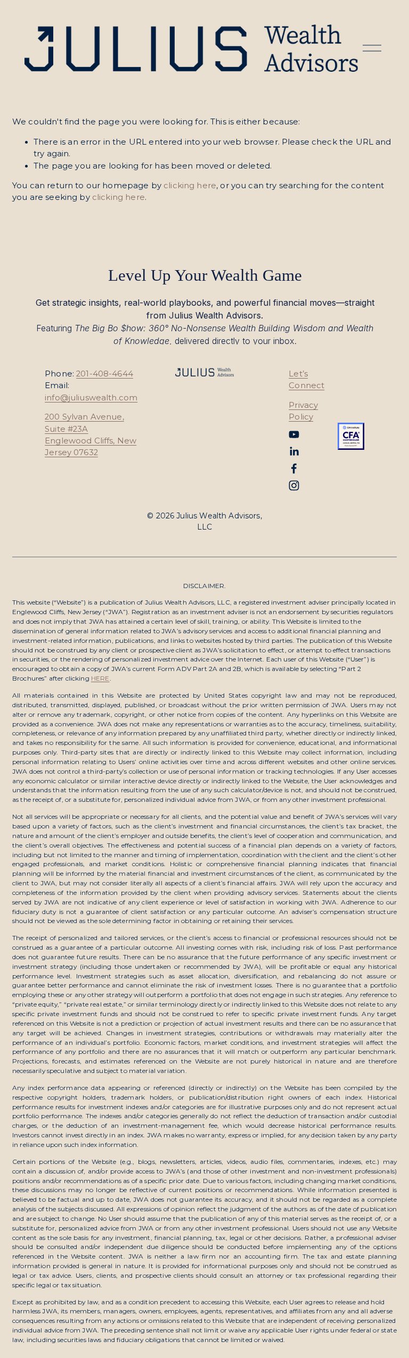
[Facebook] (294, 468)
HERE (100, 678)
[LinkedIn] (294, 451)
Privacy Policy (303, 411)
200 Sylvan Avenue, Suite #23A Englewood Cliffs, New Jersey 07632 (90, 434)
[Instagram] (294, 485)
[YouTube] (294, 434)
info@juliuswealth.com (91, 398)
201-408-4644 (104, 374)
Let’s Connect (306, 379)
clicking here (189, 185)
